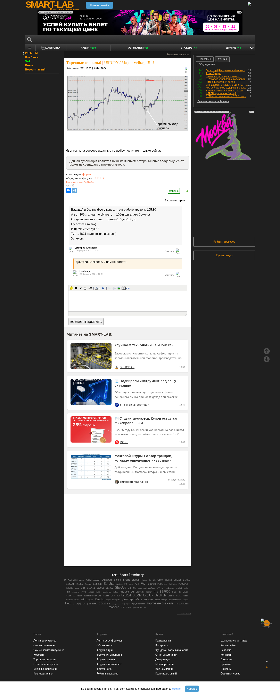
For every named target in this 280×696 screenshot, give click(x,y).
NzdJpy (115, 592)
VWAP (76, 600)
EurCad (186, 580)
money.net (75, 592)
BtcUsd (136, 579)
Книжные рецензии (45, 668)
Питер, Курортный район (220, 82)
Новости (38, 654)
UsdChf (137, 595)
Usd (118, 596)
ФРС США (126, 607)
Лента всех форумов (110, 640)
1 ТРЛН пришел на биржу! (221, 93)
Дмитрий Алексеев (86, 247)
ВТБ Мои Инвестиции (134, 404)
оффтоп (80, 603)
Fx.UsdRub (183, 584)
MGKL (124, 442)
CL (154, 580)
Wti (82, 599)
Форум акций (105, 650)
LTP (158, 588)
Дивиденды (162, 659)
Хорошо (192, 688)
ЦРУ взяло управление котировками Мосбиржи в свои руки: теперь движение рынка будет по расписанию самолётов (227, 79)
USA (113, 596)
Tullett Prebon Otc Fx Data (96, 596)
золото (148, 599)
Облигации (138, 47)
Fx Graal (151, 584)
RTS (156, 592)
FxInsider (69, 588)
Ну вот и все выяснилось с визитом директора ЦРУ (226, 90)
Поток (29, 65)
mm (68, 591)
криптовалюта (175, 600)
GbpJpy (109, 588)
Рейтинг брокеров (224, 241)
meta (186, 588)
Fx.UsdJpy (173, 584)
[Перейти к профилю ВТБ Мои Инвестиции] (117, 405)
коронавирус (161, 599)
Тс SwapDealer (182, 604)
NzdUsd (124, 591)
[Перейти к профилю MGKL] (117, 442)
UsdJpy (90, 182)
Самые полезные (44, 645)
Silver (185, 592)
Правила (226, 664)
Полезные (205, 59)
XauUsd (99, 599)
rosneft (149, 592)
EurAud (177, 580)
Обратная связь (230, 673)
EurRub (97, 584)
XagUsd (89, 600)
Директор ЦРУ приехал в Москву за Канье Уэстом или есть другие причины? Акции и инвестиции (227, 70)
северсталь (116, 604)
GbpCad (100, 588)
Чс (145, 607)
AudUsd (107, 579)
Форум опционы (106, 659)
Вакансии (226, 659)
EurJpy (79, 584)
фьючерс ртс (137, 607)
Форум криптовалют (109, 664)
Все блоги (32, 57)
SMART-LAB (49, 4)
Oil (132, 591)
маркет (185, 600)
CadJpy (144, 580)
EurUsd (109, 583)
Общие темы (104, 645)
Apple (81, 580)
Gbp (83, 588)
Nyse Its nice (106, 592)
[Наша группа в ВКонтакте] (135, 552)
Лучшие (222, 59)
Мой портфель (164, 664)
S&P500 (165, 591)
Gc (129, 588)
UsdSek (171, 596)
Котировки (161, 645)
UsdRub (160, 595)
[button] (71, 288)
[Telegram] (74, 190)
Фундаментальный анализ (171, 650)
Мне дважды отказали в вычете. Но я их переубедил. (227, 84)
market (179, 588)
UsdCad (126, 595)
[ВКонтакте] (68, 190)
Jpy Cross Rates (149, 588)
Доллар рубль (132, 599)
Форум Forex (104, 668)
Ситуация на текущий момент (223, 76)
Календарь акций (166, 673)
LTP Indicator (168, 588)
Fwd (137, 584)
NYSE (98, 592)
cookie (176, 688)
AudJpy (96, 580)
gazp (77, 588)
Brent (126, 579)
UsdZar (69, 600)
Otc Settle (140, 592)
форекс (87, 174)
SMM (68, 596)
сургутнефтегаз (138, 604)
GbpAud (91, 588)
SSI (74, 596)
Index (140, 588)
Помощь (226, 668)
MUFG (83, 592)
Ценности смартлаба (234, 640)
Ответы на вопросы (45, 664)
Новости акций (35, 69)
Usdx (185, 596)
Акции (88, 47)
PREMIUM (31, 53)
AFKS (75, 580)
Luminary (100, 67)
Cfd (150, 580)
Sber (174, 591)
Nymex (91, 592)
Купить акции (224, 255)
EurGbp (70, 583)
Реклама (226, 650)
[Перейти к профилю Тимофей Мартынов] (117, 482)
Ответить (169, 251)
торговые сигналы (160, 603)
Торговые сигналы (44, 659)
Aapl (70, 580)
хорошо (174, 190)
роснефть (92, 604)
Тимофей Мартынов (134, 481)
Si (180, 592)
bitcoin (117, 579)
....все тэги (184, 613)
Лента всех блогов (44, 640)
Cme (160, 579)
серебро (126, 604)
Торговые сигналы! (83, 62)
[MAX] (121, 552)
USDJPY (99, 178)
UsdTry (179, 596)
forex (131, 584)
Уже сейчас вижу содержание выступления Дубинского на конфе (227, 87)
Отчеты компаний (166, 654)
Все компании (164, 668)
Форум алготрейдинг (109, 654)
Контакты (226, 654)
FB (125, 584)
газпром (116, 599)
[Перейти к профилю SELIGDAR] (117, 367)
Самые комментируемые (48, 650)
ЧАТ (28, 61)
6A (65, 580)
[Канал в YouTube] (149, 552)
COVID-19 (168, 580)
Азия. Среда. (213, 73)
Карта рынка (163, 640)
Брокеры (189, 47)
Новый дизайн (99, 5)
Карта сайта (228, 645)
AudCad (88, 580)
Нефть (69, 603)
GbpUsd (120, 587)
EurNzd (88, 584)
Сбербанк (104, 603)
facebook (119, 584)
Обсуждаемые (207, 64)
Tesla (79, 596)
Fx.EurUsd (162, 584)
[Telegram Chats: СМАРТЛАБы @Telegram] (107, 552)
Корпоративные (42, 673)
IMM (134, 588)
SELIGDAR (127, 367)
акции (108, 600)
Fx (85, 182)
